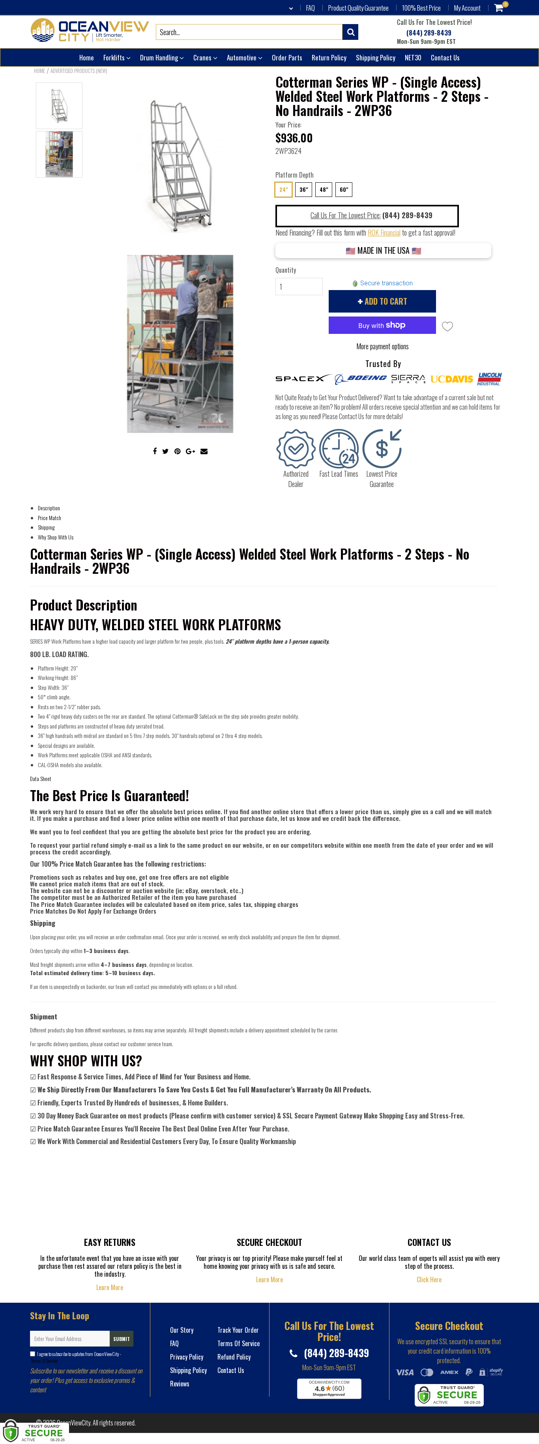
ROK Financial (384, 232)
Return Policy (329, 57)
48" (324, 189)
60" (344, 189)
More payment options (382, 346)
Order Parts (287, 57)
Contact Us (445, 57)
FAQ (310, 8)
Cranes (203, 57)
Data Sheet (40, 778)
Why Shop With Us (55, 537)
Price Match (49, 517)
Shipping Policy (375, 57)
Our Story (181, 1330)
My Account (467, 8)
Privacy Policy (186, 1357)
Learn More (109, 1287)
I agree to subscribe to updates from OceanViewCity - (75, 1357)
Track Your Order (238, 1330)
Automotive (242, 57)
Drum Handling (160, 57)
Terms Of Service (43, 1360)
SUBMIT (121, 1338)
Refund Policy (234, 1357)
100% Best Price (421, 8)
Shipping (46, 527)
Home (86, 57)
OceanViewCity (73, 1422)
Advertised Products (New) (79, 71)
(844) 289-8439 (428, 33)
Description (49, 508)
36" (303, 189)
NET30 (413, 57)
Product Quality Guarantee (358, 8)
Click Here (429, 1279)
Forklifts (114, 57)
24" (283, 189)
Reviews (179, 1383)
